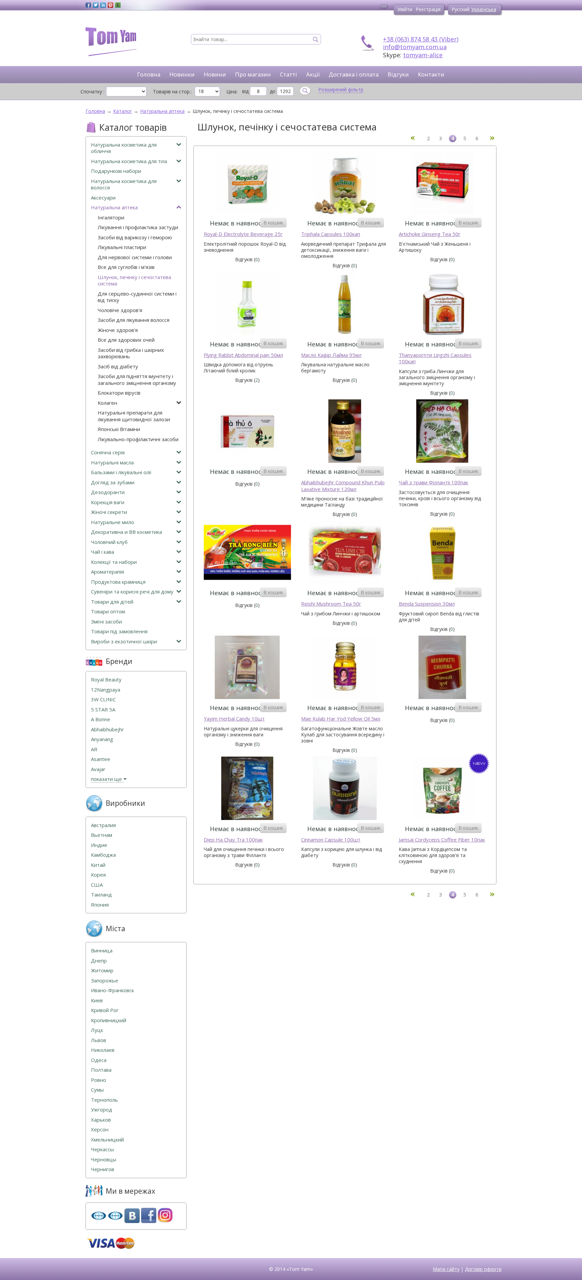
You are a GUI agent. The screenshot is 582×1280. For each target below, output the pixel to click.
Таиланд (101, 894)
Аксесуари (103, 197)
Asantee (100, 759)
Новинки (182, 74)
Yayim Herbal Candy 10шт (234, 718)
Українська (483, 9)
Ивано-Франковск (112, 990)
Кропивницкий (108, 1020)
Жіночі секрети (109, 512)
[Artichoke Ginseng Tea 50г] (442, 183)
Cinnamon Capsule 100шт (330, 839)
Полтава (101, 1070)
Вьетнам (101, 835)
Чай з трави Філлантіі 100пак (433, 482)
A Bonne (100, 719)
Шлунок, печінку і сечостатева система (134, 280)
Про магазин (253, 74)
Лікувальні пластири (122, 247)
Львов (98, 1040)
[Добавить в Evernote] (118, 5)
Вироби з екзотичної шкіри (124, 641)
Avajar (98, 769)
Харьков (101, 1120)
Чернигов (102, 1169)
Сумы (97, 1090)
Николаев (103, 1050)
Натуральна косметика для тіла (129, 161)
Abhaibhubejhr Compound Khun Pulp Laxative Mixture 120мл (343, 485)
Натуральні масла (112, 462)
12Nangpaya (105, 690)
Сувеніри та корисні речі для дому (132, 591)
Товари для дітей (112, 602)
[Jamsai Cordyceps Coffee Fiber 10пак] (442, 789)
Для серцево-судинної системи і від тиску (137, 297)
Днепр (99, 960)
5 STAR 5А (103, 709)
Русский (461, 9)
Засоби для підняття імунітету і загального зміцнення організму (137, 379)
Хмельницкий (107, 1139)
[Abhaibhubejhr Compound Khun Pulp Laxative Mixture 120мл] (344, 431)
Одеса (98, 1060)
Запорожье (104, 980)
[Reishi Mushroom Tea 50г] (344, 553)
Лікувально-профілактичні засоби (138, 439)
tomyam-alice (423, 55)
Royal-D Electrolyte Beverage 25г (243, 234)
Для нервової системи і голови (135, 257)
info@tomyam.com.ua (415, 47)
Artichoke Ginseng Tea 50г (429, 234)
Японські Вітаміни (119, 429)
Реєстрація (428, 9)
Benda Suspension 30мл (427, 604)
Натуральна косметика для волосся (124, 184)
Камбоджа (103, 855)
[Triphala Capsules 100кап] (344, 183)
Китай (98, 865)
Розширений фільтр (340, 90)
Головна (148, 74)
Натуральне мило (112, 522)
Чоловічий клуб (109, 542)
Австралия (103, 825)
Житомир (102, 970)
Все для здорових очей (126, 340)
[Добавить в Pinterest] (110, 5)
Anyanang (102, 739)
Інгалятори (111, 217)
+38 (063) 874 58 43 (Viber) (420, 39)
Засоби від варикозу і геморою (135, 237)
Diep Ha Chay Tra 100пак (233, 839)
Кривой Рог (105, 1010)
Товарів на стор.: (172, 92)
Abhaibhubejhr (107, 729)
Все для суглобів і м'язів (126, 267)
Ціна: (231, 91)
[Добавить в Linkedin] (103, 5)
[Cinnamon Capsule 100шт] (344, 789)
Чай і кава (102, 552)
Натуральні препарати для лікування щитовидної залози (134, 416)
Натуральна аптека (114, 207)
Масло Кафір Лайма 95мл (331, 355)
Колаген (107, 403)
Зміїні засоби (106, 621)
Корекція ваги (107, 502)
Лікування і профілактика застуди (138, 227)
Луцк (97, 1030)
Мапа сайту (446, 1269)
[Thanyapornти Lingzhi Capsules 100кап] (442, 304)
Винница (101, 950)
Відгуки (398, 74)
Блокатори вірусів (119, 393)
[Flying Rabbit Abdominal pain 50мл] (247, 304)
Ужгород (101, 1109)
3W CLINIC (103, 699)
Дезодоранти (108, 492)
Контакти (431, 74)
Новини (215, 74)
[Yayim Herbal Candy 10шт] (247, 668)
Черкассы (102, 1149)
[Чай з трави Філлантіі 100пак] (442, 431)
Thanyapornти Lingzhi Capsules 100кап (435, 358)
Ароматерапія (107, 572)
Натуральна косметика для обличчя (124, 148)
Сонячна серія (108, 452)
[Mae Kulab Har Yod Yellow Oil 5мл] (344, 668)
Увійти (404, 9)
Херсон (99, 1129)
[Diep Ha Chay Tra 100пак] (247, 789)
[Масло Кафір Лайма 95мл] (344, 304)
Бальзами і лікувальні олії (121, 472)
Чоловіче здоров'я (120, 310)
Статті (288, 74)
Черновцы (103, 1159)
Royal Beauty (106, 679)
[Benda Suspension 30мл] (442, 553)
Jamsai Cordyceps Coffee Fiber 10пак (442, 839)
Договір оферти (483, 1269)
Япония (100, 905)
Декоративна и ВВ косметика (126, 532)
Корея (98, 875)
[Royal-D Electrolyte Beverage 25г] (247, 183)
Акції (313, 74)
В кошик (273, 222)
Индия (99, 845)
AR (94, 749)
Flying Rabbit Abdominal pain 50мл (243, 355)
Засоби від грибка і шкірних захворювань (131, 353)
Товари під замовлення (119, 631)
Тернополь (104, 1100)
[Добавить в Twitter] (95, 5)
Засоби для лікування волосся (133, 320)
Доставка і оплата (354, 74)
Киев (97, 1000)
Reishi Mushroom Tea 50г (331, 604)
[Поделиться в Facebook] (88, 5)
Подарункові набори (116, 171)
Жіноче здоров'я (118, 330)
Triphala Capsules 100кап (330, 234)
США (97, 885)
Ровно (98, 1080)
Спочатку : (92, 92)
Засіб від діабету (118, 366)
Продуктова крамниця (118, 582)
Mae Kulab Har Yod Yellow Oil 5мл (340, 718)
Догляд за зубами (112, 482)
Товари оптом (108, 611)
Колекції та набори (114, 562)
